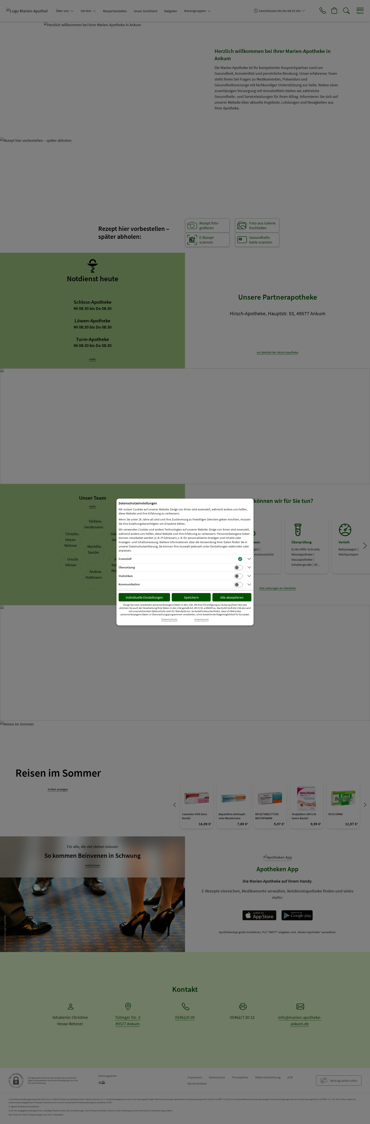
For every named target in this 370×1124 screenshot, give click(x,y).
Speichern (191, 597)
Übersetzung (127, 567)
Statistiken (126, 576)
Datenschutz (169, 619)
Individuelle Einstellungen (144, 597)
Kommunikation (129, 584)
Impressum (201, 619)
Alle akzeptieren (231, 597)
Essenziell (125, 559)
